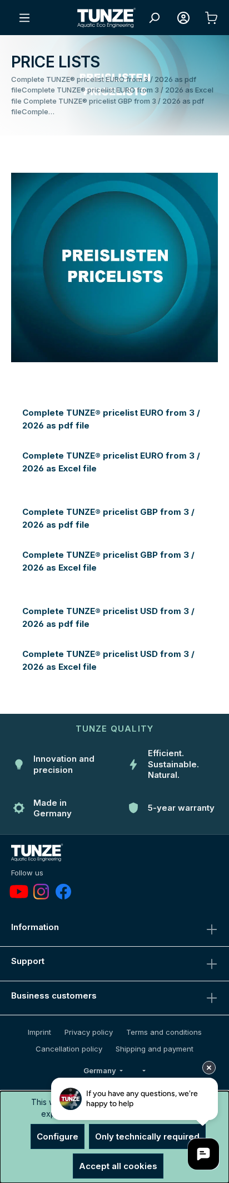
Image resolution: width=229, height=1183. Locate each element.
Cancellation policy (69, 1048)
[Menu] (24, 18)
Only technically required (147, 1136)
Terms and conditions (164, 1032)
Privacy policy (88, 1032)
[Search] (154, 18)
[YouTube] (19, 891)
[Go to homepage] (106, 18)
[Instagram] (41, 891)
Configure (57, 1136)
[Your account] (183, 17)
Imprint (39, 1032)
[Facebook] (63, 891)
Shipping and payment (154, 1048)
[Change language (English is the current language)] (143, 1071)
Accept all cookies (118, 1166)
